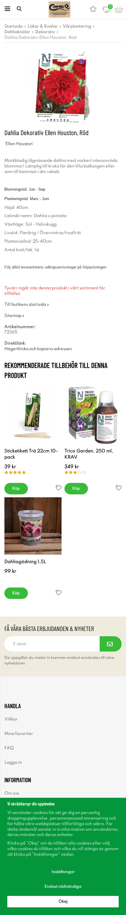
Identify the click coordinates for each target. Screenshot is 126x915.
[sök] (19, 9)
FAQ (9, 748)
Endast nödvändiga (63, 887)
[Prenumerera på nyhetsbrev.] (111, 644)
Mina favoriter (18, 734)
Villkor (11, 719)
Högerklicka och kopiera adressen (38, 349)
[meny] (6, 9)
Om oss (11, 793)
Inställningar (63, 872)
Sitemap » (14, 316)
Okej (63, 902)
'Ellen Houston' (19, 144)
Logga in (13, 762)
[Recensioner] (93, 9)
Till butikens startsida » (26, 305)
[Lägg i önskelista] (59, 488)
